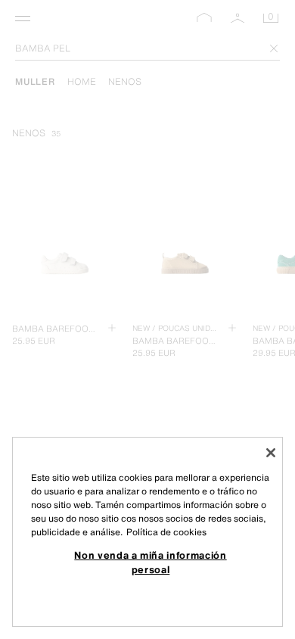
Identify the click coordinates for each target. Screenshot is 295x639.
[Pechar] (271, 453)
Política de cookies (166, 531)
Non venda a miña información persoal (150, 561)
